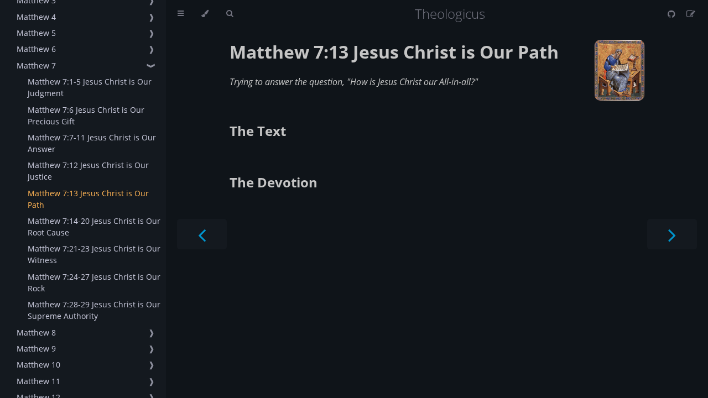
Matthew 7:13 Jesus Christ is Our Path (88, 199)
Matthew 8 (36, 332)
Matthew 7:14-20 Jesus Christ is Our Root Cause (94, 227)
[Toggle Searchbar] (229, 14)
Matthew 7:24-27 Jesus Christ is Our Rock (94, 282)
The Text (258, 131)
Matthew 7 (36, 65)
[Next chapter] (672, 234)
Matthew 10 (38, 364)
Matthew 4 (36, 17)
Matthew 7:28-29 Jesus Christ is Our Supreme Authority (94, 310)
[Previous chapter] (202, 234)
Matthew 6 (36, 49)
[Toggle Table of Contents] (180, 14)
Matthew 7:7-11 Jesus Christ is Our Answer (92, 143)
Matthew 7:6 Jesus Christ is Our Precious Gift (86, 115)
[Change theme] (204, 14)
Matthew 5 (36, 33)
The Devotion (273, 182)
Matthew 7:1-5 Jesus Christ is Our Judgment (90, 87)
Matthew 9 (36, 348)
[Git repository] (672, 14)
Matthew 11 (38, 381)
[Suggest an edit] (691, 14)
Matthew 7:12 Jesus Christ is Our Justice (88, 171)
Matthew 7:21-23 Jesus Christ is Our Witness (94, 254)
